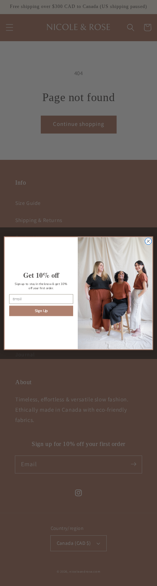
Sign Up (41, 311)
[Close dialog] (148, 241)
